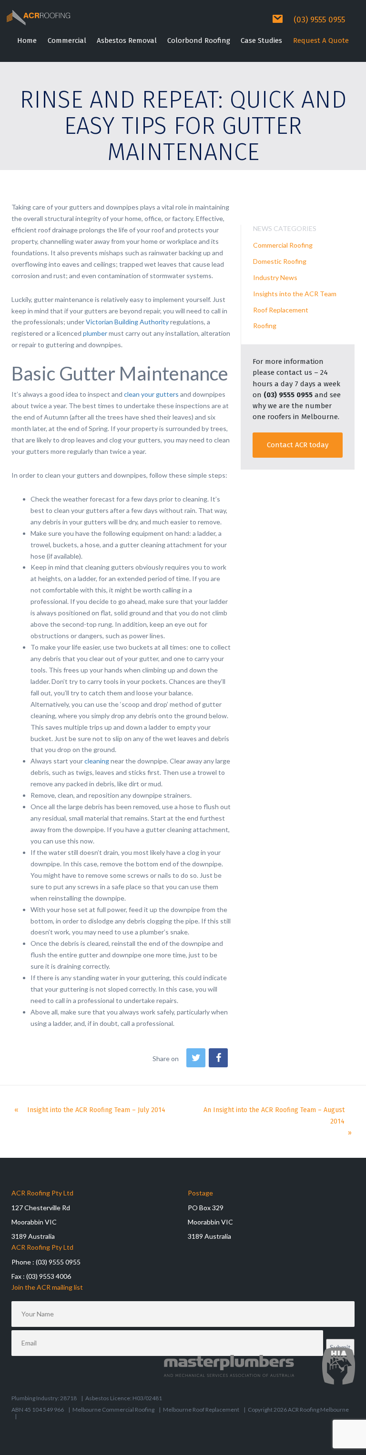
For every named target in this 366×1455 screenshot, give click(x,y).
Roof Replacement (280, 310)
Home (27, 40)
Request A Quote (321, 40)
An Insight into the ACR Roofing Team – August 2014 (274, 1115)
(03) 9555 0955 (319, 20)
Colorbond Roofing (198, 40)
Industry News (275, 277)
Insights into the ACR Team (294, 294)
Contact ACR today (297, 445)
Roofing (264, 325)
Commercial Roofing (283, 245)
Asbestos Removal (127, 40)
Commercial (67, 40)
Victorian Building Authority (127, 322)
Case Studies (261, 40)
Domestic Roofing (279, 261)
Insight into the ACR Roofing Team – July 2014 (96, 1110)
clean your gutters (151, 394)
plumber (95, 333)
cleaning (96, 761)
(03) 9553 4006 (48, 1276)
